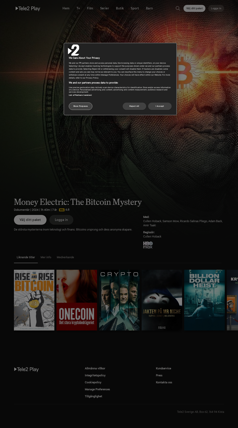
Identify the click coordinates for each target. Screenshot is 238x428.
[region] (120, 79)
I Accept (160, 106)
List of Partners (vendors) (80, 95)
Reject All (134, 106)
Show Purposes (80, 106)
